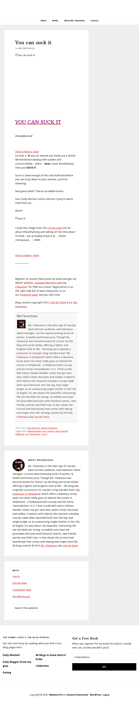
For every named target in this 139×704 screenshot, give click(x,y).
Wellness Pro (56, 694)
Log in (16, 576)
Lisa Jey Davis (41, 416)
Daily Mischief (33, 428)
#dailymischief (34, 431)
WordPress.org (21, 596)
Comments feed (21, 589)
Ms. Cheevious (49, 545)
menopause (34, 434)
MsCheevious (27, 316)
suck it (44, 434)
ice (27, 434)
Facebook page (29, 294)
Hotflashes (20, 434)
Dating (7, 672)
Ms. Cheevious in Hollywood (69, 8)
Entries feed (19, 583)
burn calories (48, 431)
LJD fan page (54, 227)
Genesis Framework (77, 694)
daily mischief (61, 431)
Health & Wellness (49, 428)
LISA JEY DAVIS (58, 302)
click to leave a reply (27, 151)
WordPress (95, 694)
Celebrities (42, 665)
